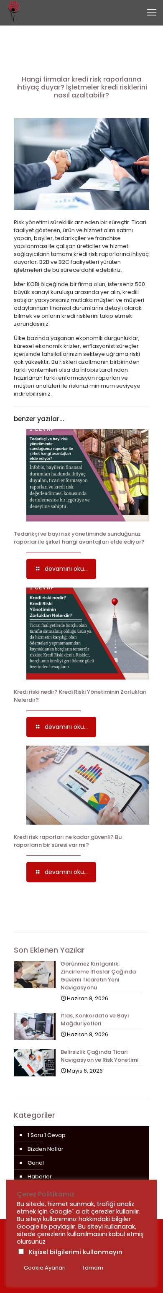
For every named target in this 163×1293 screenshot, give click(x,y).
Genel (36, 1163)
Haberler (40, 1177)
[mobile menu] (152, 12)
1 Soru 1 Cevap (47, 1135)
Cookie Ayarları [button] (45, 1268)
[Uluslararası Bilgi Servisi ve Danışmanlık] (13, 12)
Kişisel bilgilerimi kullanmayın (75, 1252)
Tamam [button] (92, 1268)
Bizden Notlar (46, 1149)
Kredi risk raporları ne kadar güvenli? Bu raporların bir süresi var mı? (68, 841)
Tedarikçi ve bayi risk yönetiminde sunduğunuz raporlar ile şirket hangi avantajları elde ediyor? (79, 538)
